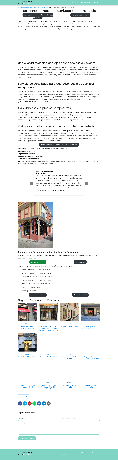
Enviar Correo (80, 257)
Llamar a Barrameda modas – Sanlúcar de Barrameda (38, 16)
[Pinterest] (30, 398)
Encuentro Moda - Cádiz (91, 381)
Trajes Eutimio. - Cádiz (69, 322)
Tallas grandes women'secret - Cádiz (90, 322)
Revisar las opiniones (38, 290)
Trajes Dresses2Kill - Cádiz (69, 353)
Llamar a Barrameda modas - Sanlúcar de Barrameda (59, 145)
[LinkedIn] (39, 398)
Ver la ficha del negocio (80, 15)
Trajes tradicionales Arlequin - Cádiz (27, 381)
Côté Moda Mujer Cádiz (27, 352)
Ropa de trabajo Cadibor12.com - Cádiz (91, 353)
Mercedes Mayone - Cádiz (69, 381)
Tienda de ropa (23, 391)
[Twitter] (25, 398)
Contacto (96, 3)
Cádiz (27, 319)
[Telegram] (44, 398)
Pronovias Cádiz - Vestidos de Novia (27, 322)
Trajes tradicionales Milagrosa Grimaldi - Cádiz (48, 382)
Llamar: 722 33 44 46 (37, 257)
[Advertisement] (59, 46)
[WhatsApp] (34, 398)
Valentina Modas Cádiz (48, 352)
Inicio (71, 3)
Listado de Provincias (83, 3)
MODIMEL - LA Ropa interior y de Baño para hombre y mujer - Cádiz (48, 323)
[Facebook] (20, 398)
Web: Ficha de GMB (80, 290)
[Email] (49, 398)
